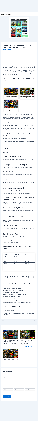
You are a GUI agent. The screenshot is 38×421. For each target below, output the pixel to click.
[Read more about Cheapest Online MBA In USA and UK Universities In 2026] (10, 353)
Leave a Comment (6, 345)
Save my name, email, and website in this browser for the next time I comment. (17, 393)
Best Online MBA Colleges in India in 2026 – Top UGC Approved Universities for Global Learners (10, 342)
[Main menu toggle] (36, 14)
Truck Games (12, 345)
